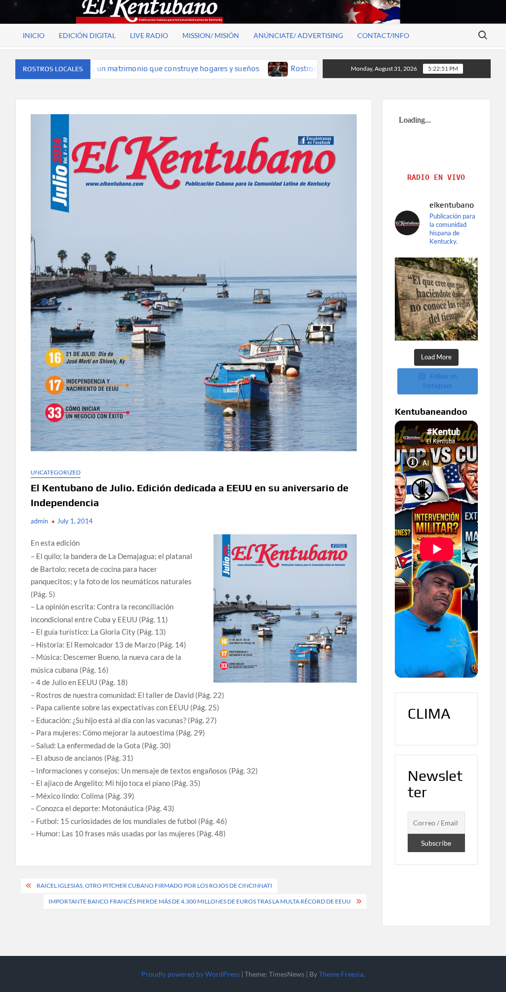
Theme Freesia (341, 974)
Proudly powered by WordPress (190, 974)
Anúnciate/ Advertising (298, 35)
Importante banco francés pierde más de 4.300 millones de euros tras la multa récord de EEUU (199, 901)
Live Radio (149, 35)
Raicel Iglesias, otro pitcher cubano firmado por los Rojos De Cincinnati (154, 885)
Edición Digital (87, 35)
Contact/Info (383, 35)
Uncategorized (56, 472)
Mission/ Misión (210, 35)
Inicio (33, 35)
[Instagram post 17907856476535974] (436, 299)
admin (39, 521)
